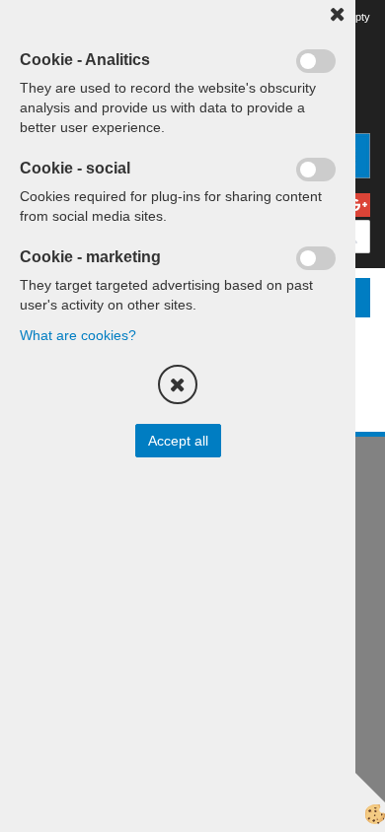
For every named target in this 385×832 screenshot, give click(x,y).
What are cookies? (78, 335)
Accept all (178, 441)
